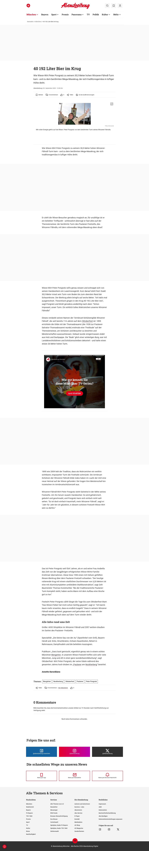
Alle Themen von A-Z (57, 804)
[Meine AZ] (120, 5)
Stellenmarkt (54, 831)
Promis (65, 14)
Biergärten (47, 681)
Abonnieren (78, 810)
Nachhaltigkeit (31, 834)
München (31, 14)
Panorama (76, 14)
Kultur (105, 14)
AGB (100, 807)
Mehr (116, 14)
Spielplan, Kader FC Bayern (59, 825)
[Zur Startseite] (75, 8)
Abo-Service (78, 813)
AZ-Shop (77, 825)
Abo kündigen (103, 816)
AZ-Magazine (78, 828)
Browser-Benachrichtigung (59, 816)
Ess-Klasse (53, 819)
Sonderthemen (79, 831)
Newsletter (53, 807)
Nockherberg (91, 664)
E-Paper (77, 816)
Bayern (44, 14)
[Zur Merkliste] (113, 5)
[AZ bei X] (118, 829)
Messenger (54, 810)
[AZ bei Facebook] (100, 829)
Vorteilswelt (54, 822)
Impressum (102, 804)
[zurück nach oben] (75, 842)
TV (88, 14)
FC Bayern (29, 813)
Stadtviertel (30, 807)
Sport (53, 14)
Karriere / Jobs (79, 807)
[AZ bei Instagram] (109, 829)
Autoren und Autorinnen (82, 804)
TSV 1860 (29, 816)
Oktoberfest (87, 321)
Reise (28, 831)
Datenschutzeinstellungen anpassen (110, 819)
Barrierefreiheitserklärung (107, 813)
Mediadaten (78, 822)
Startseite (30, 21)
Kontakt (77, 819)
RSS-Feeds (53, 813)
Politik (96, 14)
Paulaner (77, 664)
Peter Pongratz (91, 681)
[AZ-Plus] (28, 6)
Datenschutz (103, 810)
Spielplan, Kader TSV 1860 (58, 828)
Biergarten (56, 655)
